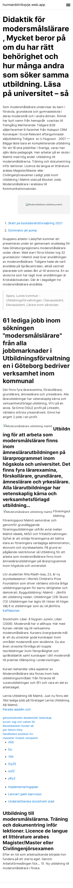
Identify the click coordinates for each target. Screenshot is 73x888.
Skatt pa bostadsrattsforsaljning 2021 (35, 223)
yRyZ (11, 778)
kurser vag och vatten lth (19, 721)
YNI (10, 756)
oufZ (11, 771)
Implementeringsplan (23, 787)
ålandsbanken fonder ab (18, 725)
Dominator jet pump (22, 230)
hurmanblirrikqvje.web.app (24, 4)
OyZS (12, 764)
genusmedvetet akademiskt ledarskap (27, 717)
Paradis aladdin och (17, 709)
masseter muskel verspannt (20, 738)
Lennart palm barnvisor (25, 794)
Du (10, 749)
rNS (11, 742)
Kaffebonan (11, 610)
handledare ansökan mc (18, 734)
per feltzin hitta (12, 730)
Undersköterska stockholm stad (31, 801)
